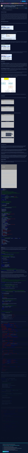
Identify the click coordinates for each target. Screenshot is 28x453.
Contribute (24, 1)
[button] (26, 1)
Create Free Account (5, 451)
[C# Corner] (2, 1)
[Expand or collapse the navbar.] (0, 1)
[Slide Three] (14, 3)
